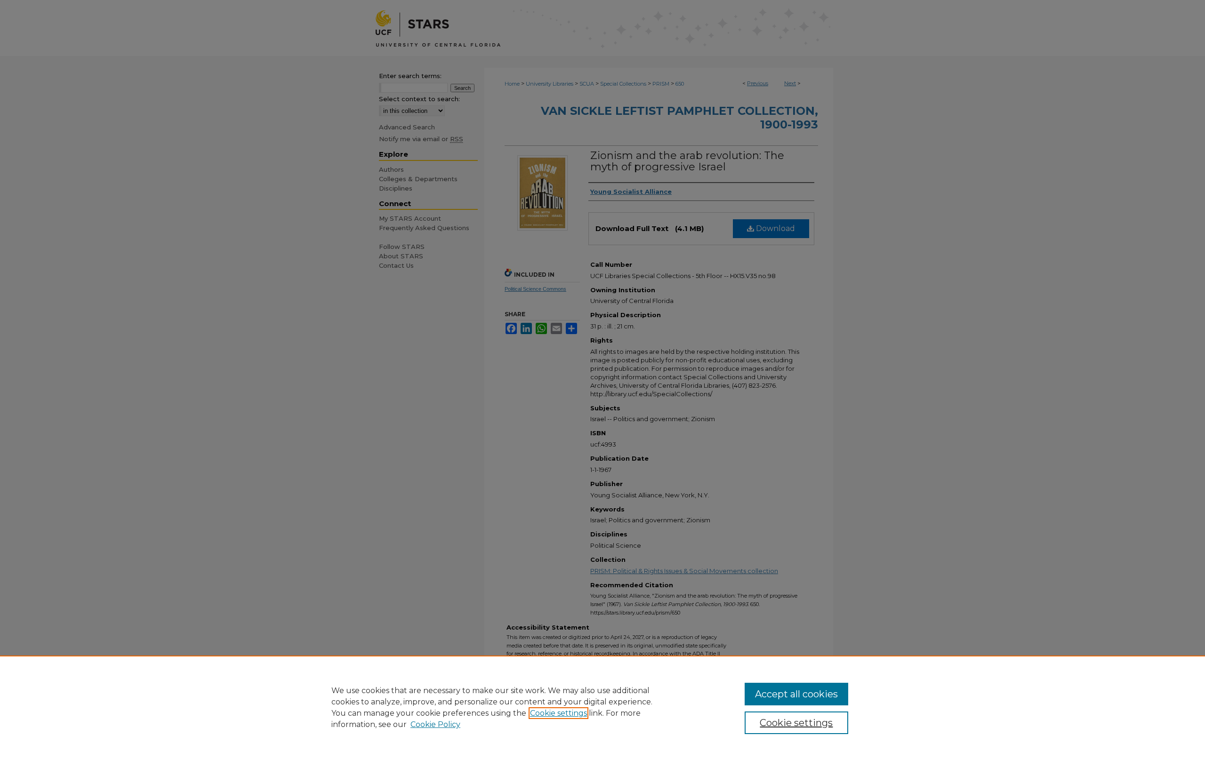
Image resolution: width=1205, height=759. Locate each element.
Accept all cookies (796, 694)
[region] (602, 707)
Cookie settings (558, 713)
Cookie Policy (435, 724)
